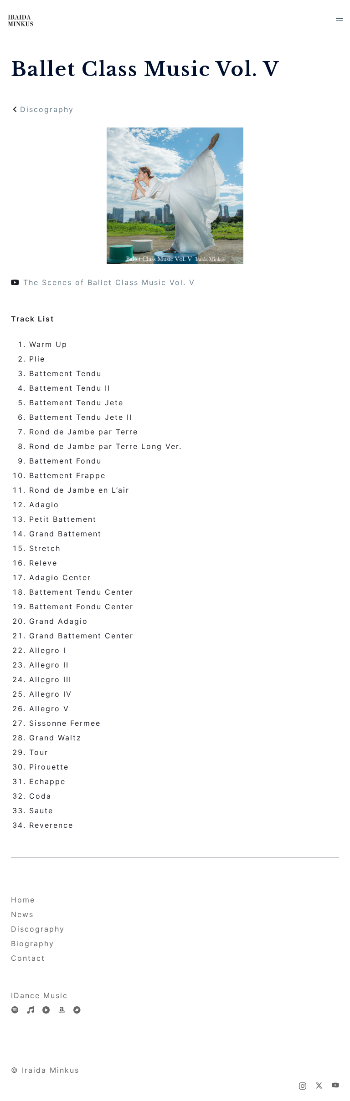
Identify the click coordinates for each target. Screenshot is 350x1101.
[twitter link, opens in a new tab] (319, 1084)
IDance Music (39, 995)
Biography (32, 943)
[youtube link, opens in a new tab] (335, 1084)
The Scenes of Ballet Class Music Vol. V (107, 282)
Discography (47, 109)
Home (23, 899)
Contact (28, 958)
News (22, 914)
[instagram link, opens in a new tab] (302, 1084)
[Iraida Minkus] (20, 19)
